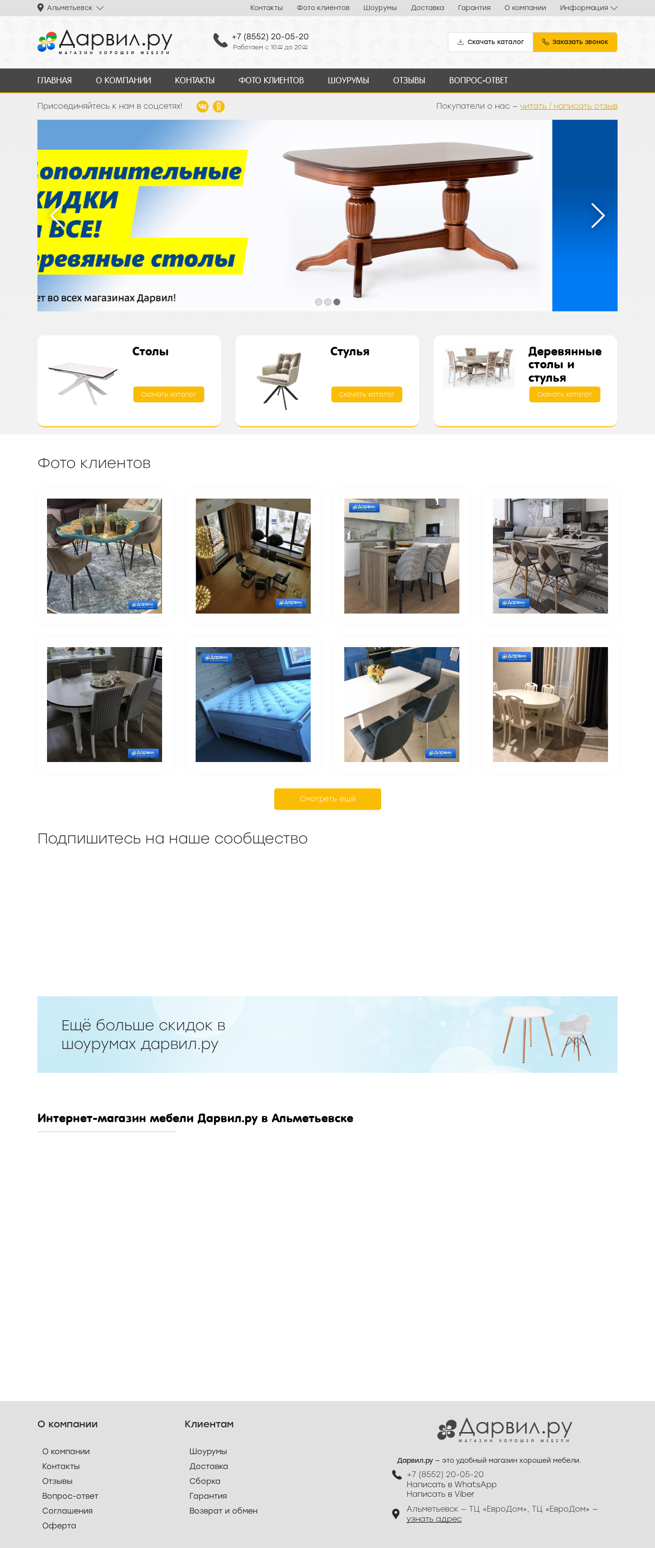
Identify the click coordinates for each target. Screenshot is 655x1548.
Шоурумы (380, 8)
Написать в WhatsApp (452, 1484)
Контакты (266, 8)
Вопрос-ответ (478, 80)
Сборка (205, 1481)
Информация (584, 8)
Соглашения (67, 1510)
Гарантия (474, 8)
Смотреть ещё (328, 799)
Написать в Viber (441, 1494)
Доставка (427, 8)
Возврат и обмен (223, 1510)
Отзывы (409, 80)
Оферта (59, 1525)
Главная (54, 80)
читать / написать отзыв (569, 106)
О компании (525, 8)
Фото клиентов (323, 8)
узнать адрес (434, 1519)
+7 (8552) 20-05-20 (270, 36)
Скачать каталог (169, 394)
